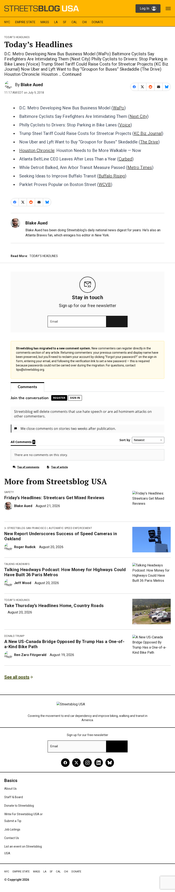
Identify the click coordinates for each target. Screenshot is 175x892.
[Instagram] (87, 762)
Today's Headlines (16, 37)
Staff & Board (13, 797)
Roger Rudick (25, 547)
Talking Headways (16, 564)
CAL (74, 22)
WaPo (118, 107)
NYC (7, 22)
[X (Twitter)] (76, 762)
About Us (10, 788)
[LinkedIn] (98, 762)
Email (54, 321)
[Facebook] (65, 762)
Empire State (25, 22)
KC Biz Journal (148, 133)
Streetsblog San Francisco (26, 528)
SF (64, 22)
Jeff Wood (22, 583)
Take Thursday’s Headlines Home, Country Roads (54, 605)
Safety (9, 492)
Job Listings (12, 829)
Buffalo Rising (112, 176)
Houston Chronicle (36, 150)
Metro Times (139, 167)
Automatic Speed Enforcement (70, 528)
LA (56, 22)
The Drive (149, 141)
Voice (124, 124)
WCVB (105, 184)
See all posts (16, 677)
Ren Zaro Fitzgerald (30, 655)
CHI (84, 22)
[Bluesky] (109, 762)
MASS (45, 22)
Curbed (125, 159)
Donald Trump (14, 636)
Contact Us (11, 838)
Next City (138, 116)
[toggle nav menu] (168, 8)
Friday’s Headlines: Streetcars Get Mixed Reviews (54, 497)
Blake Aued (32, 84)
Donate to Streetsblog (19, 805)
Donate (97, 22)
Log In (144, 8)
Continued (71, 74)
